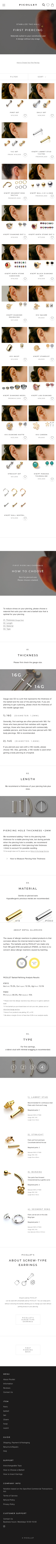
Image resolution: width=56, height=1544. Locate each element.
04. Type (7, 629)
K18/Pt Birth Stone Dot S (41, 234)
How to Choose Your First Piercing (28, 63)
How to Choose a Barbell (13, 1470)
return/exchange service (11, 1009)
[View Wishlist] (47, 5)
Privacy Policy (9, 1504)
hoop (5, 1424)
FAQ (5, 1451)
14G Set (14, 152)
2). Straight (36, 1134)
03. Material (8, 626)
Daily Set (41, 112)
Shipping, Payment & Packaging (16, 1442)
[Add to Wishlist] (25, 115)
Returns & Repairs (10, 1447)
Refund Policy (9, 1500)
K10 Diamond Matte (14, 435)
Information (8, 1384)
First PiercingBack (28, 1350)
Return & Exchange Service (40, 851)
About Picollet (9, 1379)
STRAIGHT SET (14, 474)
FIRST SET (14, 112)
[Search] (43, 4)
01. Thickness (13, 620)
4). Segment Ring (39, 1209)
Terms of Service (10, 1496)
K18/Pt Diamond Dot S (14, 234)
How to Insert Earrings (12, 1474)
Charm (6, 1419)
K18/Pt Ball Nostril (14, 515)
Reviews (6, 1388)
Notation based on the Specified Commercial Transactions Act (27, 1490)
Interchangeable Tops (12, 1465)
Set (4, 1415)
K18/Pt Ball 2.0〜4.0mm (41, 193)
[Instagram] (4, 1526)
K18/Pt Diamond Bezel (14, 395)
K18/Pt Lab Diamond (41, 395)
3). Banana (35, 1172)
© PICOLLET (28, 1538)
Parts (5, 1407)
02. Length (8, 623)
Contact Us (8, 1392)
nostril (6, 1428)
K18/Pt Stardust (41, 356)
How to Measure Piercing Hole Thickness (27, 859)
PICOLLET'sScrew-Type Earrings (28, 1319)
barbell (6, 1411)
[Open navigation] (3, 5)
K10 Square (41, 315)
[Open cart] (52, 4)
